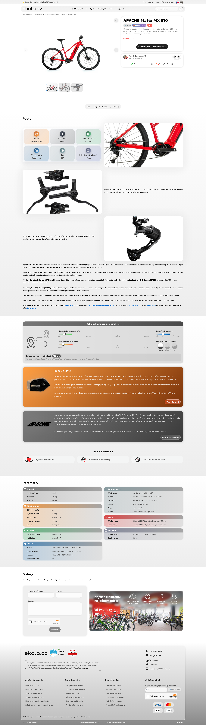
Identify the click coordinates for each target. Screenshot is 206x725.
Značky (89, 9)
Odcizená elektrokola (74, 701)
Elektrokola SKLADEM (34, 689)
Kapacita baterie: (66, 331)
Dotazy (116, 107)
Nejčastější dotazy (73, 693)
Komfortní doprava (113, 685)
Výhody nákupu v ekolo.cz (76, 689)
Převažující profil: (163, 341)
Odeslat (54, 629)
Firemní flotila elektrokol (115, 705)
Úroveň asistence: (163, 331)
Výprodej (121, 9)
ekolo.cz (84, 668)
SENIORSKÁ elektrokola (34, 697)
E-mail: (59, 591)
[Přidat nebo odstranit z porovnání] (178, 57)
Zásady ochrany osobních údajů (116, 722)
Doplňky (101, 9)
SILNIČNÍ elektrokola (33, 693)
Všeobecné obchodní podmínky (89, 722)
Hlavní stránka (27, 14)
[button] (116, 20)
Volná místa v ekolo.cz (74, 705)
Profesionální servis (113, 689)
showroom (31, 308)
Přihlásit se (175, 689)
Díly (110, 9)
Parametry (106, 107)
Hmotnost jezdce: (66, 341)
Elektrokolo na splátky (114, 693)
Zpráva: (31, 601)
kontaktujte (133, 305)
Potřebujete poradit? (137, 56)
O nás (145, 2)
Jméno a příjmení (35, 591)
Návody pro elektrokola (75, 697)
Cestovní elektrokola (52, 14)
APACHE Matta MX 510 (68, 14)
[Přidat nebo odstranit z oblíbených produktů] (174, 57)
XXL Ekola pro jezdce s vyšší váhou (39, 705)
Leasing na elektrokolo (115, 697)
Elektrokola (76, 9)
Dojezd (97, 107)
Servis (157, 2)
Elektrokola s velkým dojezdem (38, 701)
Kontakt (172, 2)
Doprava (151, 2)
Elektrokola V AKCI (32, 685)
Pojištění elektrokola (114, 701)
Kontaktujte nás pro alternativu (152, 47)
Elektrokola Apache (170, 437)
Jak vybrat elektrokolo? (75, 685)
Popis (89, 107)
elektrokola (69, 305)
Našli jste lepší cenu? (137, 58)
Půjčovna (164, 2)
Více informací (173, 402)
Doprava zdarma (140, 25)
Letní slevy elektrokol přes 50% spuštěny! (41, 2)
